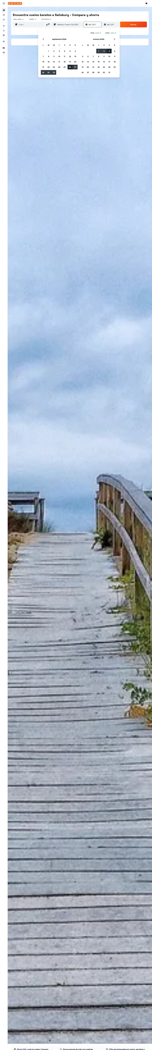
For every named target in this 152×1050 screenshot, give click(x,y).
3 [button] (59, 51)
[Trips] (4, 41)
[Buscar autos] (4, 19)
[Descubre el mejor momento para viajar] (4, 35)
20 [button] (75, 62)
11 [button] (64, 56)
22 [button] (49, 67)
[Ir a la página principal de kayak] (15, 3)
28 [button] (43, 72)
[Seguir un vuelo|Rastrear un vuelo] (4, 30)
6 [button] (75, 51)
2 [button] (53, 51)
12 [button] (70, 56)
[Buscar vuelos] (4, 10)
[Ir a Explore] (4, 26)
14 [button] (43, 62)
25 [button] (65, 67)
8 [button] (48, 56)
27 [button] (75, 67)
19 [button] (70, 62)
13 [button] (75, 56)
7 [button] (43, 56)
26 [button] (70, 67)
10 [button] (59, 56)
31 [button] (109, 72)
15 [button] (48, 62)
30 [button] (54, 72)
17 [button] (59, 62)
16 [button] (54, 62)
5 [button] (69, 51)
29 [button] (49, 72)
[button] (3, 3)
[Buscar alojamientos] (4, 15)
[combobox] (19, 19)
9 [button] (53, 56)
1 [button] (48, 51)
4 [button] (64, 51)
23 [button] (54, 67)
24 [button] (59, 67)
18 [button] (64, 62)
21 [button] (43, 67)
